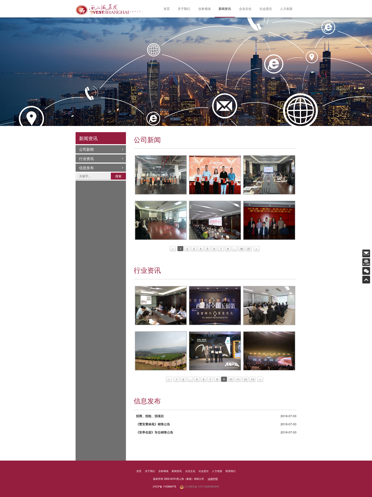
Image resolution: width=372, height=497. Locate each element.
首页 (167, 8)
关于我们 (184, 8)
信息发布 (86, 167)
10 (230, 379)
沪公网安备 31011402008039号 (201, 486)
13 (252, 379)
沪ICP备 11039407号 (164, 486)
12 (245, 379)
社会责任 (266, 8)
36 (241, 249)
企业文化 (245, 8)
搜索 (118, 176)
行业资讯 (86, 158)
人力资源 (286, 8)
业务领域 (204, 8)
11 (238, 379)
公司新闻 (86, 149)
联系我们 (231, 471)
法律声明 (213, 479)
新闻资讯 (225, 8)
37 (248, 249)
